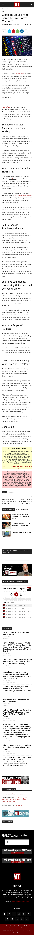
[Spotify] (7, 919)
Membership (27, 926)
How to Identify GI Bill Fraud (21, 532)
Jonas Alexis (11, 794)
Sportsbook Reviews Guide (23, 931)
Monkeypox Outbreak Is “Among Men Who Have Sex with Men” (9, 501)
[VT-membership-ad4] (17, 576)
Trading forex (6, 107)
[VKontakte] (17, 919)
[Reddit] (19, 914)
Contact (26, 928)
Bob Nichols (13, 801)
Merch (14, 928)
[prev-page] (3, 541)
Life (7, 8)
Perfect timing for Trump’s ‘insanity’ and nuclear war (16, 633)
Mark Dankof (17, 800)
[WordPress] (22, 919)
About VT (5, 466)
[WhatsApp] (17, 31)
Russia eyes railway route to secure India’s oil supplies (16, 700)
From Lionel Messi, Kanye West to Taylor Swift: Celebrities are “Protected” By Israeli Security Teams (17, 689)
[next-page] (6, 541)
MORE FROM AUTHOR (22, 510)
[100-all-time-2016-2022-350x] (17, 862)
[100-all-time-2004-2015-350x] (17, 853)
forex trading (13, 179)
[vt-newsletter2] (15, 816)
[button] (3, 4)
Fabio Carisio (18, 798)
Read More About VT (26, 898)
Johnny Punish (19, 805)
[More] (26, 31)
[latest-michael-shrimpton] (15, 783)
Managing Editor (7, 24)
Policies (15, 926)
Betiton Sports (17, 933)
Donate (20, 926)
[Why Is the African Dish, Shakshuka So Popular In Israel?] (6, 517)
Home (3, 8)
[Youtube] (27, 919)
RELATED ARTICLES (8, 510)
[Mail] (14, 914)
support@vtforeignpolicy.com (21, 902)
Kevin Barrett (20, 794)
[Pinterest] (13, 31)
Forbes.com (11, 492)
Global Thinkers (7, 821)
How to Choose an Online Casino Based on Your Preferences (25, 501)
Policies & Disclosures (17, 466)
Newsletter (8, 928)
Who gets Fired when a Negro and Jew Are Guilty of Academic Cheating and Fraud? (17, 747)
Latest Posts (7, 628)
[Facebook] (9, 914)
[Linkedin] (22, 31)
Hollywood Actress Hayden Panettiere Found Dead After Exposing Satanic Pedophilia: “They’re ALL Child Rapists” (17, 713)
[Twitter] (9, 31)
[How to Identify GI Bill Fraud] (6, 534)
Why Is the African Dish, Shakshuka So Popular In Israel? (20, 517)
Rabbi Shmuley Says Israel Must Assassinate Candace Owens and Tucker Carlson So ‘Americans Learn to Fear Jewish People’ (17, 675)
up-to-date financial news (23, 195)
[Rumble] (24, 914)
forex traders (20, 74)
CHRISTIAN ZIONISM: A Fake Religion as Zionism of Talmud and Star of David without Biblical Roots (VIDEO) (17, 662)
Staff (10, 926)
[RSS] (29, 914)
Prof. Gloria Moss (7, 800)
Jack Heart (26, 798)
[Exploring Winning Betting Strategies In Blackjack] (6, 525)
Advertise (20, 928)
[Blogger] (4, 914)
